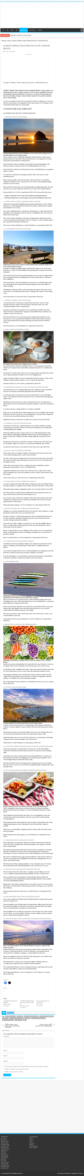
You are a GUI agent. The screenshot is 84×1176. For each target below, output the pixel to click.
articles (9, 40)
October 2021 (4, 1168)
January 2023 (4, 1155)
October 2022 (4, 1156)
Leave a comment (10, 51)
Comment (6, 1036)
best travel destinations (46, 1016)
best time (19, 1016)
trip (25, 1020)
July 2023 (3, 1152)
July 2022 (3, 1159)
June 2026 (3, 1138)
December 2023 (5, 1144)
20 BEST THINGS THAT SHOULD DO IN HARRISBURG (44, 1025)
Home (3, 30)
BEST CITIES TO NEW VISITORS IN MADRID (24, 35)
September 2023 (5, 1149)
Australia (40, 30)
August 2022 (4, 1158)
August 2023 (4, 1150)
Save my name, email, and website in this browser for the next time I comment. (26, 1066)
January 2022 (4, 1163)
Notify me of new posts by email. (14, 1071)
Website (5, 1061)
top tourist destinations (16, 1018)
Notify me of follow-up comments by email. (17, 1069)
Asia (7, 30)
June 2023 (3, 1153)
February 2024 (5, 1141)
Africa (17, 30)
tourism (27, 1018)
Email (5, 1055)
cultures (5, 1018)
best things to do (10, 1016)
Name (5, 1050)
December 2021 (5, 1165)
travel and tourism (8, 1020)
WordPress (67, 1173)
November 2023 (5, 1146)
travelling (18, 1020)
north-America (23, 30)
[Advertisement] (52, 15)
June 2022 (3, 1161)
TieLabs (81, 1173)
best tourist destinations (31, 1016)
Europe (12, 30)
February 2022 (5, 1162)
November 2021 (5, 1166)
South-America (32, 30)
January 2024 (4, 1143)
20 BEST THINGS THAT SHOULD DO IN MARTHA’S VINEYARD (12, 1025)
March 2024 (4, 1140)
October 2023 (4, 1147)
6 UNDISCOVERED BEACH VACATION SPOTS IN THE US (27, 1002)
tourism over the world (38, 1018)
